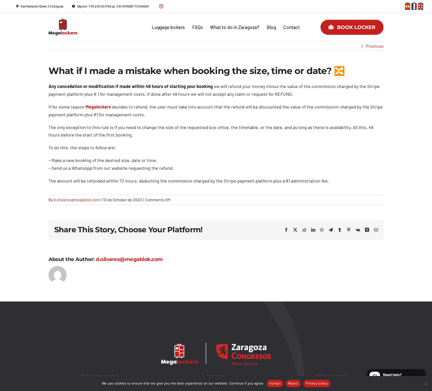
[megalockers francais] (414, 5)
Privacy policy (317, 383)
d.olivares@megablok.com (77, 199)
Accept (275, 383)
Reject (293, 383)
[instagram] (161, 6)
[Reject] (425, 383)
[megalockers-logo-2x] (62, 16)
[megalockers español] (407, 5)
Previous (375, 46)
